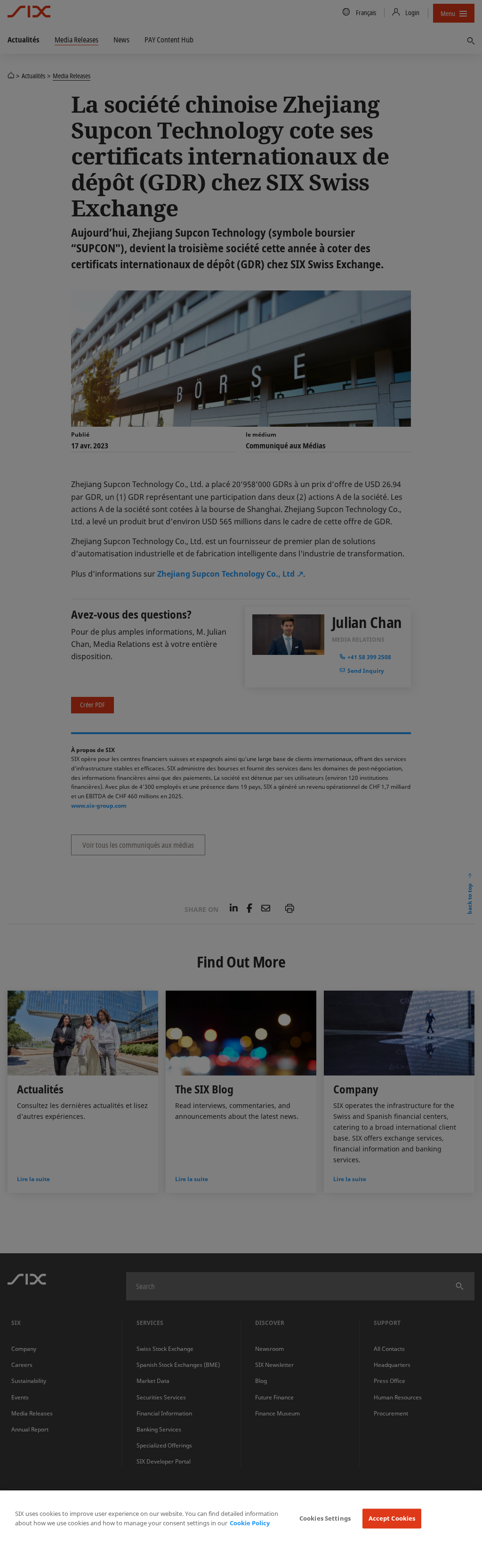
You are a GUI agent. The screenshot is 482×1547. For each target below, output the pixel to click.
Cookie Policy (250, 1523)
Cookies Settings (325, 1518)
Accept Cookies (392, 1518)
